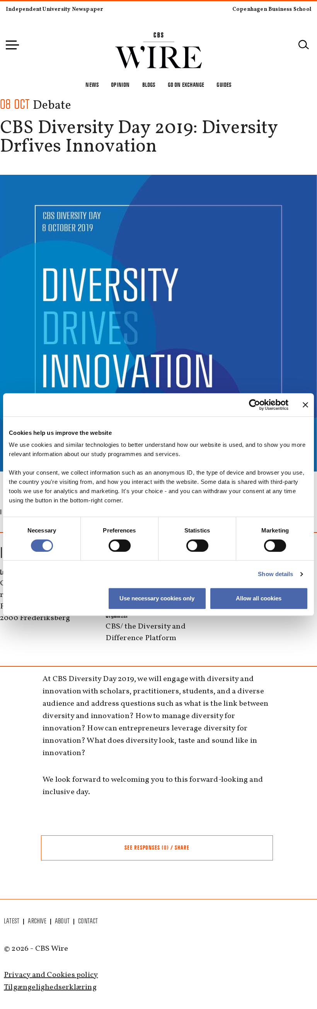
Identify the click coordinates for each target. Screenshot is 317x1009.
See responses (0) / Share (156, 847)
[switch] (120, 545)
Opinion (120, 85)
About (62, 921)
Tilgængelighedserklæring (50, 987)
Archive (37, 921)
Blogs (148, 85)
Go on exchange (186, 85)
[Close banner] (305, 404)
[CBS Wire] (158, 37)
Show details (275, 574)
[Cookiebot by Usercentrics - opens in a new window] (254, 405)
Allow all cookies (258, 598)
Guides (223, 85)
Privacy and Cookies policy (51, 975)
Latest (11, 921)
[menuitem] (12, 920)
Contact (88, 921)
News (92, 85)
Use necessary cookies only (156, 598)
